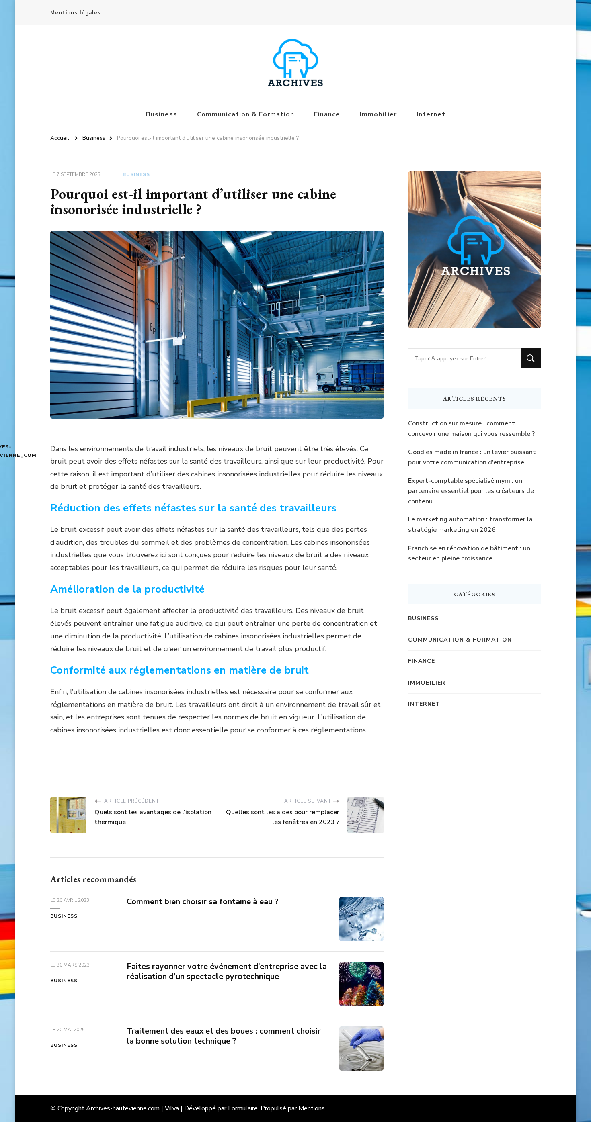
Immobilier (378, 114)
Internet (431, 114)
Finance (327, 114)
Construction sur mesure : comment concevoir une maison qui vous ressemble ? (471, 428)
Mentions (311, 1108)
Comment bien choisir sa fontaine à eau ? (203, 901)
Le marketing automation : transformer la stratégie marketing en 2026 (470, 524)
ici (163, 555)
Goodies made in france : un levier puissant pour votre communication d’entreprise (472, 457)
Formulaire (243, 1108)
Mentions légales (75, 12)
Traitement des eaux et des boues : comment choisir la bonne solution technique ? (224, 1036)
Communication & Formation (245, 114)
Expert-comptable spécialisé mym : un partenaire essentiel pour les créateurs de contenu (471, 491)
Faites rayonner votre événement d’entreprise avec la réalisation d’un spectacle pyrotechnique (227, 971)
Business (161, 114)
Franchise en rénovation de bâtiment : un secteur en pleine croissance (469, 553)
